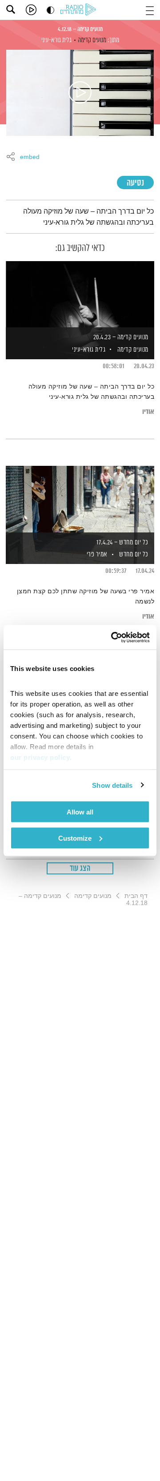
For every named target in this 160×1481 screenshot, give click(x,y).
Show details (112, 785)
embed (30, 157)
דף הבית (136, 895)
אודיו (148, 412)
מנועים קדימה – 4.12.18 (80, 29)
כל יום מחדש (133, 554)
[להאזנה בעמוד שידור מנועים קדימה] (80, 92)
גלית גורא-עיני (56, 40)
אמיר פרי (96, 554)
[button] (150, 9)
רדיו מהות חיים (80, 10)
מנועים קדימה (92, 40)
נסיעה (135, 183)
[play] (31, 9)
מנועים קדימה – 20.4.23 (120, 337)
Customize (75, 838)
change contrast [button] (50, 10)
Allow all (80, 812)
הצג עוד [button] (80, 869)
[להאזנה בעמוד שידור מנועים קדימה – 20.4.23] (80, 295)
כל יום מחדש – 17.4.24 (122, 542)
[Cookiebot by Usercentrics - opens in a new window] (113, 637)
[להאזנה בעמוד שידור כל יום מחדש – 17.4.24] (80, 499)
